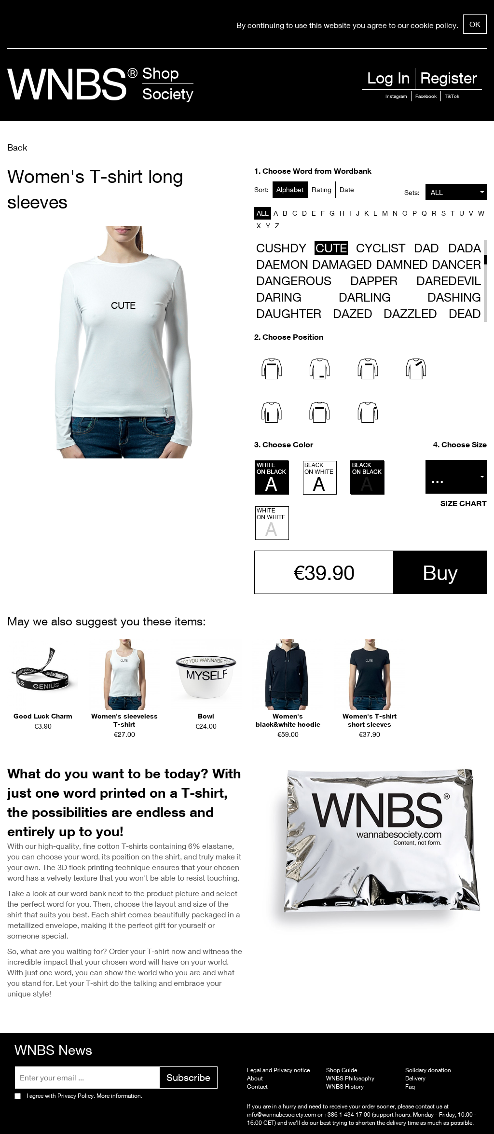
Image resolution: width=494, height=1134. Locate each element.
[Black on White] (319, 477)
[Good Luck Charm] (42, 674)
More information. (118, 1095)
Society (167, 93)
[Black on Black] (367, 477)
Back (17, 147)
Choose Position (292, 336)
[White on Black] (272, 477)
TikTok (452, 96)
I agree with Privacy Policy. (84, 1095)
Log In (388, 78)
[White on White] (272, 523)
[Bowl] (206, 674)
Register (448, 78)
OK (474, 23)
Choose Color (287, 444)
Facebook (426, 96)
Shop (160, 73)
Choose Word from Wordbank (316, 170)
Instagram (396, 96)
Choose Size (464, 444)
